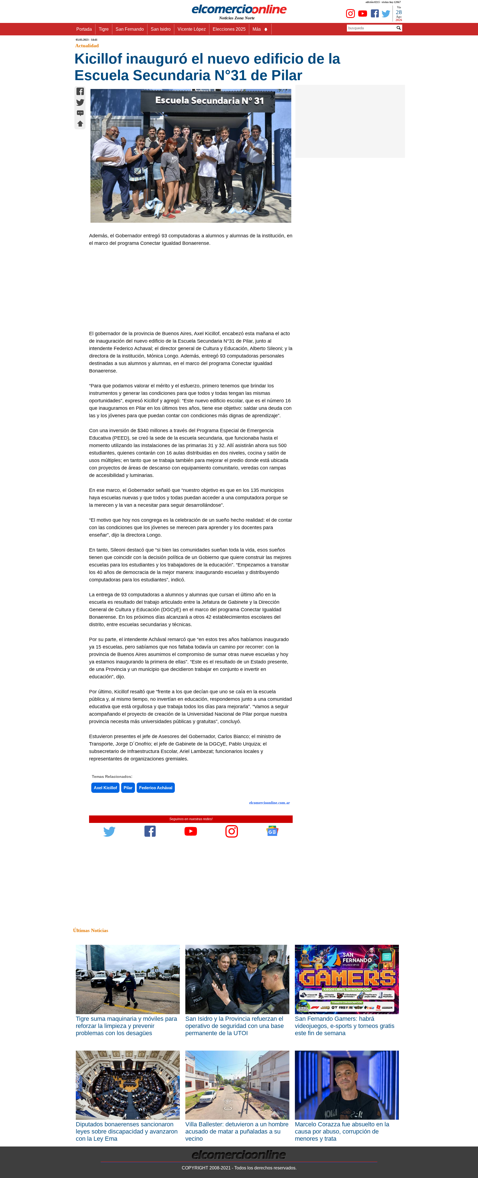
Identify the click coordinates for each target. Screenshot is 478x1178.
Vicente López (192, 29)
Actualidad (87, 45)
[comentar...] (80, 113)
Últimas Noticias (90, 930)
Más (257, 29)
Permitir (283, 18)
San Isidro (161, 29)
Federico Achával (155, 787)
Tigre (104, 29)
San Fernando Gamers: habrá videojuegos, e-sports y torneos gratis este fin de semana (344, 1026)
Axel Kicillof (105, 787)
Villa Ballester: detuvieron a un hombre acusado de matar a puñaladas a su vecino (237, 1131)
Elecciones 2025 (229, 29)
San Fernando (130, 29)
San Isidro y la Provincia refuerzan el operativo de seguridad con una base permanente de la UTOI (234, 1026)
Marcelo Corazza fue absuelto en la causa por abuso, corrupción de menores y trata (342, 1131)
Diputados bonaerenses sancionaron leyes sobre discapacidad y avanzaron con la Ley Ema (127, 1131)
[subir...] (80, 124)
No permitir (254, 18)
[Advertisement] (188, 288)
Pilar (128, 787)
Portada (84, 29)
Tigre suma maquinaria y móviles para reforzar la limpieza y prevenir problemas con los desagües (126, 1026)
